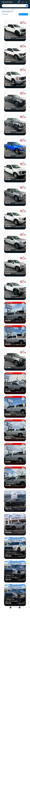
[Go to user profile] (22, 2)
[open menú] (26, 2)
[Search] (27, 6)
